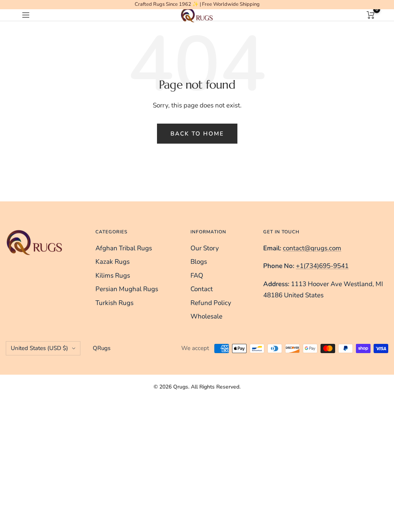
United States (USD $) (39, 348)
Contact (201, 289)
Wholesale (206, 316)
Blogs (198, 261)
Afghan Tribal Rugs (123, 248)
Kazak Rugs (112, 261)
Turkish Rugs (114, 302)
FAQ (196, 275)
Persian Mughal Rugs (126, 289)
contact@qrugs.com (312, 248)
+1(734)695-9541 (322, 265)
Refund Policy (210, 302)
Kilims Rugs (112, 275)
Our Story (204, 248)
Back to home (197, 133)
